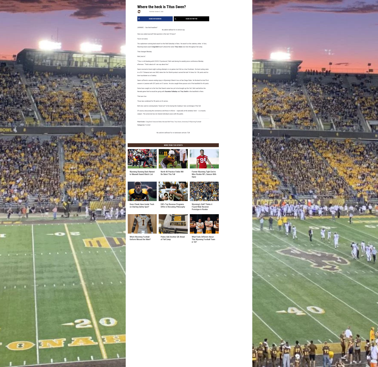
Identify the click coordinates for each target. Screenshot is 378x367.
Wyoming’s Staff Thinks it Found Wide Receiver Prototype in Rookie (202, 207)
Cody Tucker (145, 11)
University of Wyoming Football (191, 121)
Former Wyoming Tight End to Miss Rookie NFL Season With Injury (204, 174)
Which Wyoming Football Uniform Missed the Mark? (140, 238)
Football (147, 125)
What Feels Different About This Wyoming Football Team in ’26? (203, 239)
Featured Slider (157, 121)
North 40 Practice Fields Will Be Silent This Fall (172, 173)
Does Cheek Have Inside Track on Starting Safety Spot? (142, 205)
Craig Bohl (149, 121)
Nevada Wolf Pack (168, 121)
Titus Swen (177, 121)
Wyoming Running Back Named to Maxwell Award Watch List (142, 173)
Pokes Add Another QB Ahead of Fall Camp (173, 238)
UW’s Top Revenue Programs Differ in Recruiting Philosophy (173, 205)
